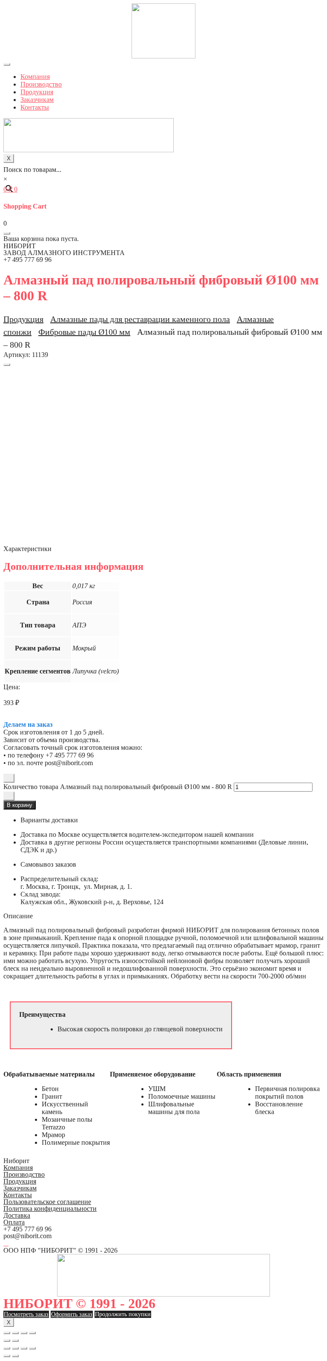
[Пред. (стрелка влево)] (6, 1340)
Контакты (34, 107)
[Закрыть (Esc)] (6, 1333)
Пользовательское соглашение (47, 1201)
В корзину (19, 805)
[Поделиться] (15, 1333)
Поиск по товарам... (32, 169)
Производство (41, 84)
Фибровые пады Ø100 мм (84, 332)
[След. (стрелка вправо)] (15, 1340)
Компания (35, 76)
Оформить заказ (71, 1314)
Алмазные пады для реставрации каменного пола (140, 319)
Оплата (14, 1222)
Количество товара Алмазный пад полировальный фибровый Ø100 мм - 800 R (117, 786)
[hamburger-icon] (6, 64)
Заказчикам (37, 99)
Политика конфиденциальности (50, 1208)
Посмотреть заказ (26, 1314)
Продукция (36, 92)
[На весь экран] (23, 1333)
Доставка (16, 1215)
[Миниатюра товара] (6, 364)
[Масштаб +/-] (32, 1333)
